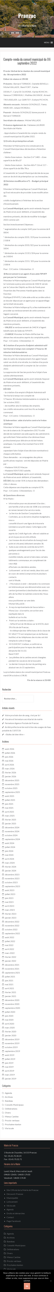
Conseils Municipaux (14, 1104)
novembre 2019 (12, 1043)
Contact (10, 1217)
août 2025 (9, 796)
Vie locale (9, 1128)
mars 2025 (10, 815)
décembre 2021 (12, 965)
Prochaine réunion (13, 1124)
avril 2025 (9, 811)
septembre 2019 (12, 1051)
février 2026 (10, 772)
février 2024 (10, 866)
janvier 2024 (10, 870)
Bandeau (9, 1101)
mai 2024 (9, 855)
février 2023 (10, 913)
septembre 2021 (12, 972)
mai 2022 (9, 945)
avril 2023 (9, 906)
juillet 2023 (10, 894)
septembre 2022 (12, 933)
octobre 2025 (11, 788)
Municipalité (12, 1198)
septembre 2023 (12, 886)
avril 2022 (9, 949)
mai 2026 (9, 760)
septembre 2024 (12, 839)
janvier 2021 (10, 996)
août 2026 (9, 749)
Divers (8, 1112)
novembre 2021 (12, 968)
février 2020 (10, 1031)
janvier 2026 (10, 776)
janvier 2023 (10, 917)
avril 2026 (9, 764)
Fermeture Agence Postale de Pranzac (22, 723)
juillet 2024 (10, 847)
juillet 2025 (10, 800)
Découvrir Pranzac (15, 1194)
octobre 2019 (11, 1047)
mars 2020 (10, 1027)
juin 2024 (9, 851)
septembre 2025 (12, 792)
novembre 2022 (12, 925)
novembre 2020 (12, 1004)
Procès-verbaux (12, 1120)
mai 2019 (9, 1067)
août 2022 (9, 937)
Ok (27, 1286)
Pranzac (27, 15)
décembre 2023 (12, 874)
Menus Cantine (11, 1116)
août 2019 (9, 1055)
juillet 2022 (10, 941)
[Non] (50, 1281)
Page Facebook (14, 1221)
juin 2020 (9, 1016)
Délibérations (11, 1108)
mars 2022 (10, 953)
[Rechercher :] (16, 698)
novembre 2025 (12, 784)
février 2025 (10, 819)
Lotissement (12, 1201)
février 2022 (10, 957)
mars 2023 (10, 910)
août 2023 (9, 890)
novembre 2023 (12, 878)
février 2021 (10, 992)
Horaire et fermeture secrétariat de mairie (23, 719)
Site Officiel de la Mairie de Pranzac (23, 1190)
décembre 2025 (12, 780)
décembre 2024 (12, 827)
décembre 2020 (12, 1000)
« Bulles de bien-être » (15, 734)
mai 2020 (9, 1019)
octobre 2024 (11, 835)
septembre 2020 (12, 1008)
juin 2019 (9, 1063)
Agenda (8, 1093)
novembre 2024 (12, 831)
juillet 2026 (10, 753)
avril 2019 (9, 1070)
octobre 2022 (11, 929)
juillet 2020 (10, 1012)
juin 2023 (9, 898)
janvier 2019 (10, 1078)
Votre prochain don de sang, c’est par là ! (22, 715)
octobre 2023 (11, 882)
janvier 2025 (10, 823)
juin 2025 (9, 804)
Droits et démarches (16, 1213)
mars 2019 (10, 1074)
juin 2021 (9, 980)
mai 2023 (9, 902)
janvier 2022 (10, 961)
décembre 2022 (12, 921)
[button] (46, 42)
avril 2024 (9, 859)
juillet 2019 (10, 1059)
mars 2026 (10, 768)
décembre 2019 (12, 1039)
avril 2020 (9, 1023)
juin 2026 (9, 756)
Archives (9, 1097)
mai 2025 (9, 808)
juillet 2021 (10, 976)
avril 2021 (9, 988)
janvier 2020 (10, 1035)
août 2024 (9, 843)
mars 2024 (10, 862)
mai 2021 (9, 984)
